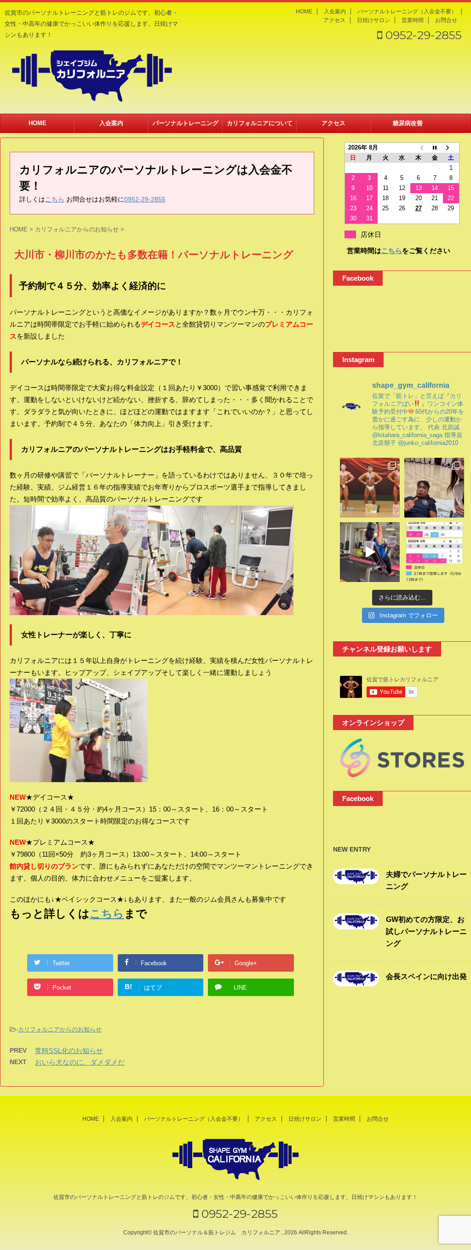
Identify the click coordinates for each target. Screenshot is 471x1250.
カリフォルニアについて (260, 123)
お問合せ (446, 20)
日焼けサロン (373, 20)
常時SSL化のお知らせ (69, 1050)
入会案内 (335, 11)
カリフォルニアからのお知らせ (60, 1029)
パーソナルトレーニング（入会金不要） (407, 11)
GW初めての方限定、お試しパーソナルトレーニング (426, 931)
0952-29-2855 (422, 35)
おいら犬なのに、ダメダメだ (80, 1062)
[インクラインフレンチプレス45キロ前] (370, 552)
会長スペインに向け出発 (426, 976)
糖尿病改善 (408, 123)
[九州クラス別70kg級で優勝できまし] (370, 488)
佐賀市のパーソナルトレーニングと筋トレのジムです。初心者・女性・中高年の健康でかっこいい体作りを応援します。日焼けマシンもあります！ (235, 1197)
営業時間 (413, 20)
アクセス (334, 20)
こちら (54, 199)
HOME (304, 11)
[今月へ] (434, 147)
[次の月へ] (451, 147)
